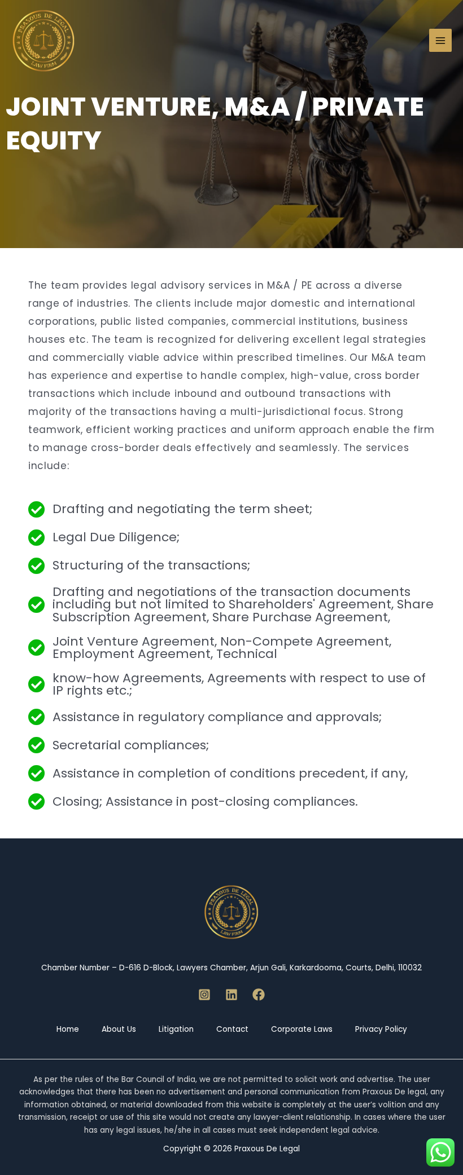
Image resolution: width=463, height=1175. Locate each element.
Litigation (176, 1029)
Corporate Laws (302, 1029)
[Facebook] (258, 994)
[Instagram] (204, 994)
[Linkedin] (231, 994)
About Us (119, 1029)
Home (67, 1029)
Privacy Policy (381, 1029)
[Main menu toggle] (440, 40)
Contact (232, 1029)
